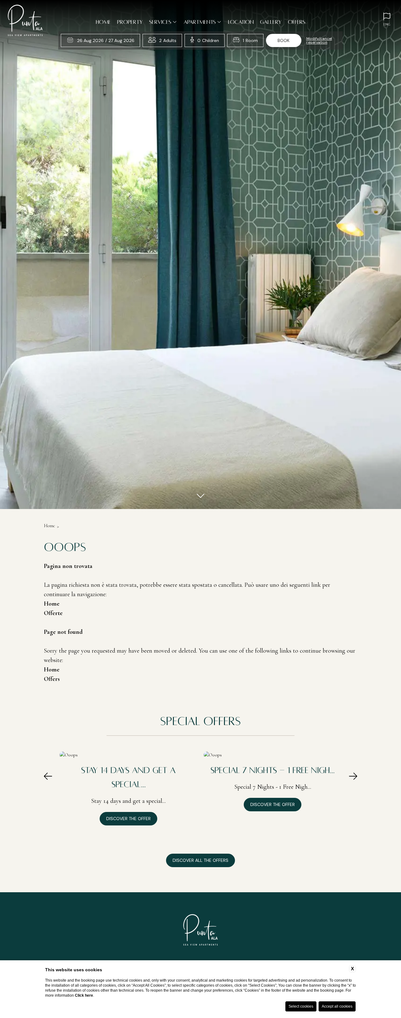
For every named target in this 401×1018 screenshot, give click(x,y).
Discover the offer (128, 818)
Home (103, 22)
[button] (48, 777)
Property (130, 22)
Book (283, 40)
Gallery (271, 22)
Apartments (200, 22)
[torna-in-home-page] (25, 21)
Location (241, 22)
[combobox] (167, 40)
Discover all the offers (200, 860)
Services (160, 22)
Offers (296, 22)
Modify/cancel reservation (319, 40)
